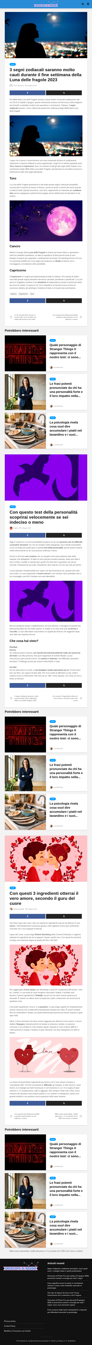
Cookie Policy (9, 1326)
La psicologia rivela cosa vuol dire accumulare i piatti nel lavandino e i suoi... (66, 428)
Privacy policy (10, 1321)
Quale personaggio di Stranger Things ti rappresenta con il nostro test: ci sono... (65, 351)
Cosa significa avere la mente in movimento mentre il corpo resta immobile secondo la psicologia (65, 1285)
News (12, 64)
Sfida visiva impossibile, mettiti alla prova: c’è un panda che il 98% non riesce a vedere (46, 1251)
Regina (15, 528)
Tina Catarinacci (18, 85)
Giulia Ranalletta (18, 909)
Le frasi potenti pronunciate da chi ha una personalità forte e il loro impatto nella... (66, 390)
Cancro (13, 294)
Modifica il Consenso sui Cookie (17, 1331)
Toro (32, 294)
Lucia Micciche (58, 367)
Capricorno (23, 294)
